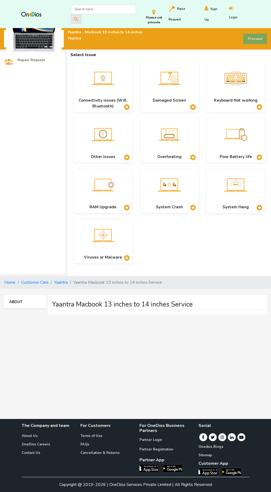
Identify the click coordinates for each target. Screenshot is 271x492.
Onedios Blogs (210, 446)
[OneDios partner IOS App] (150, 468)
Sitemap (205, 455)
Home (10, 282)
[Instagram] (222, 437)
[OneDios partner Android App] (172, 468)
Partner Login (150, 439)
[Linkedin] (232, 437)
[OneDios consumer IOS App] (209, 472)
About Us (30, 436)
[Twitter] (213, 437)
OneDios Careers (36, 444)
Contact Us (31, 452)
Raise (177, 14)
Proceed (255, 38)
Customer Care (35, 282)
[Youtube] (241, 437)
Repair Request (30, 59)
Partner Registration (156, 449)
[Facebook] (203, 437)
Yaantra (61, 282)
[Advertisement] (135, 355)
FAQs (84, 444)
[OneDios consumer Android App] (231, 472)
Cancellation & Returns (100, 452)
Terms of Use (91, 436)
